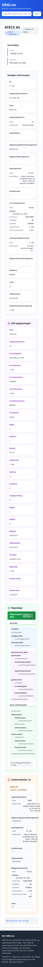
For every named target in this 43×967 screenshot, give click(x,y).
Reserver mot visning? (19, 921)
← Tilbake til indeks (27, 30)
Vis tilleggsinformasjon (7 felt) (21, 764)
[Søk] (29, 14)
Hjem (37, 14)
